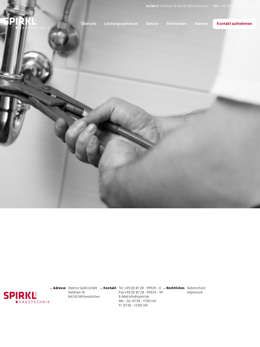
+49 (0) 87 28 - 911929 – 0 (142, 288)
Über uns (88, 24)
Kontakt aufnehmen (234, 24)
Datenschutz (196, 288)
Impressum (195, 292)
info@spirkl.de (139, 297)
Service (152, 24)
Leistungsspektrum (121, 24)
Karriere (201, 24)
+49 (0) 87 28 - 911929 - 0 (238, 6)
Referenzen (177, 24)
